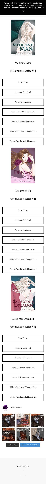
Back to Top (23, 466)
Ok (23, 11)
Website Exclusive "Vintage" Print (23, 131)
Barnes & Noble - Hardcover (23, 121)
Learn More (23, 82)
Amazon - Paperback (23, 92)
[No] (43, 7)
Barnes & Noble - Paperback (23, 112)
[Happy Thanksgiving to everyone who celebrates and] (8, 420)
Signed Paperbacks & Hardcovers (23, 141)
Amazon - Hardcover (23, 102)
